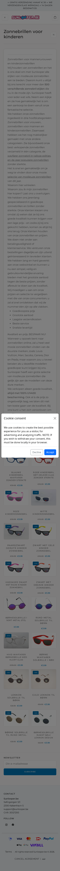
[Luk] (54, 418)
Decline (36, 452)
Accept (50, 452)
